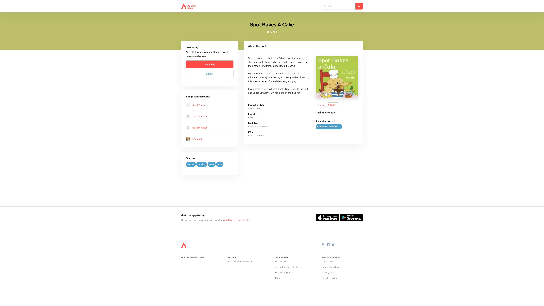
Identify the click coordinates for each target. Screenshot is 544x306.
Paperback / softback (327, 126)
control (190, 164)
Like (322, 105)
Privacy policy (329, 272)
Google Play (243, 220)
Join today (209, 64)
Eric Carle (197, 138)
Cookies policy (329, 278)
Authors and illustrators (240, 261)
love (220, 164)
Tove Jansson (199, 116)
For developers (283, 272)
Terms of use (328, 261)
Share (333, 105)
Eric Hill (272, 31)
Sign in (209, 73)
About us (279, 278)
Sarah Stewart (199, 105)
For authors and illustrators (289, 267)
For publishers (282, 261)
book (211, 164)
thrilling (201, 164)
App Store (228, 220)
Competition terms (331, 267)
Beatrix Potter (199, 127)
